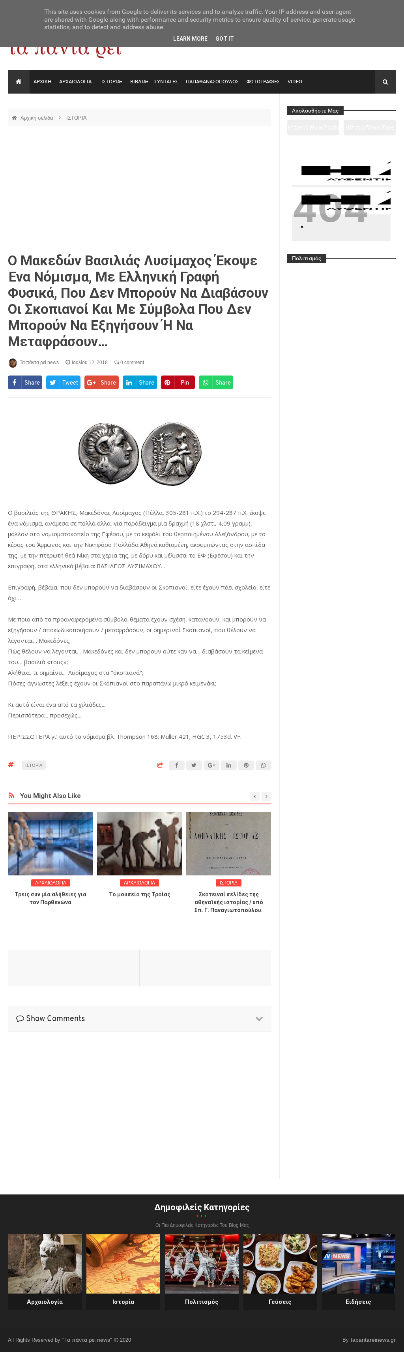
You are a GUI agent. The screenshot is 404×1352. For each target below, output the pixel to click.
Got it (224, 39)
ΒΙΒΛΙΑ (138, 81)
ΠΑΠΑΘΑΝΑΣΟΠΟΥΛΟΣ (212, 81)
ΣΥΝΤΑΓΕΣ (166, 81)
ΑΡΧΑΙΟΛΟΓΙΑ (75, 81)
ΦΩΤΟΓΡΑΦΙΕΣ (263, 81)
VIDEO (295, 81)
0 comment (131, 362)
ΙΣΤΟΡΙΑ (110, 81)
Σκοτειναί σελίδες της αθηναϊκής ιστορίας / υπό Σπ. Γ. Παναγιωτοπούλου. (229, 902)
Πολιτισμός (202, 1301)
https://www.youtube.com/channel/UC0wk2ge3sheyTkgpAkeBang (313, 130)
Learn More (190, 39)
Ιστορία (123, 1301)
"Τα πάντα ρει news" (88, 1340)
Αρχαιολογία (45, 1301)
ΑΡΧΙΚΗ (42, 81)
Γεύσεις (280, 1301)
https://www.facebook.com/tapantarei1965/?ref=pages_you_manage (369, 130)
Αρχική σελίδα (38, 118)
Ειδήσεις (358, 1301)
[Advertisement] (139, 189)
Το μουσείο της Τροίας (139, 894)
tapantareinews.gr (373, 1340)
